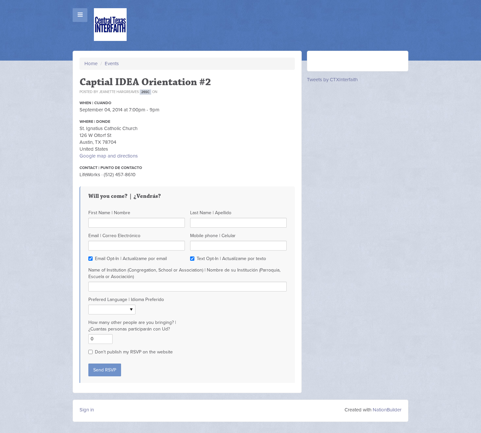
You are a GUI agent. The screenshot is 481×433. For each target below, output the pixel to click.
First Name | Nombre (109, 213)
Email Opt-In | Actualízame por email (131, 258)
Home (91, 63)
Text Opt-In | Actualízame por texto (231, 258)
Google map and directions (109, 156)
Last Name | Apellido (210, 213)
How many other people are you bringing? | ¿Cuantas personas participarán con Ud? (132, 326)
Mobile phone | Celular (213, 235)
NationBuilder (387, 410)
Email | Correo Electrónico (114, 235)
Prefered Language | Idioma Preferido (126, 299)
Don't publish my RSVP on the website (134, 352)
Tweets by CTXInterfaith (332, 80)
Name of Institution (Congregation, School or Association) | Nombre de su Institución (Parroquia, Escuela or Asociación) (184, 273)
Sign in (87, 410)
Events (112, 63)
